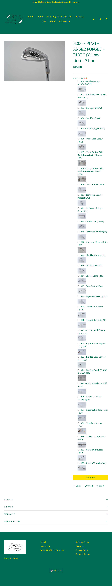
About (53, 21)
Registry (80, 16)
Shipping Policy (82, 542)
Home (31, 16)
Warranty (9, 514)
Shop (40, 16)
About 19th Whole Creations (52, 550)
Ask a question (12, 521)
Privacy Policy (82, 550)
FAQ (44, 21)
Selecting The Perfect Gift (59, 16)
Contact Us (64, 21)
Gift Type (78, 79)
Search (43, 542)
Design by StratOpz (11, 558)
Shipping (9, 507)
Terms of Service (83, 554)
